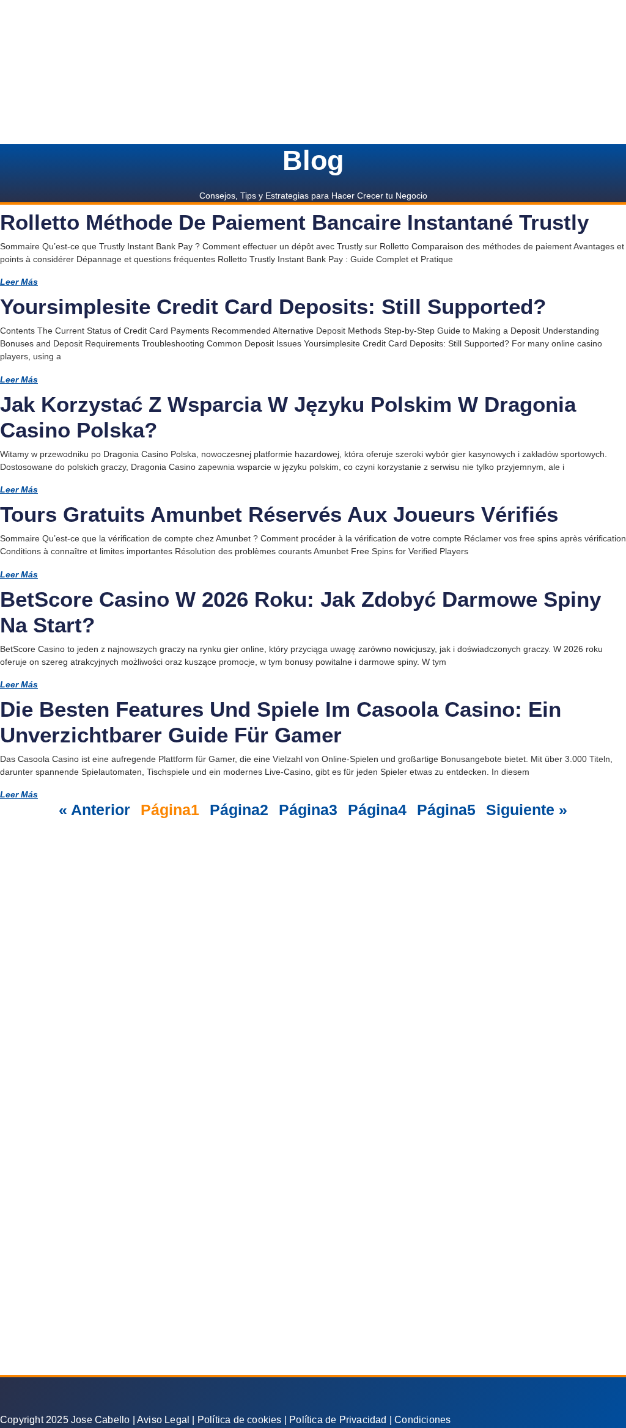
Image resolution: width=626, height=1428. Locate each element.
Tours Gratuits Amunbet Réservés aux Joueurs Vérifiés (279, 514)
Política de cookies (239, 1420)
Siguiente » (526, 809)
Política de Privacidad (337, 1420)
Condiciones (422, 1420)
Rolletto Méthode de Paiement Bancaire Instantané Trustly (294, 222)
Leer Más (19, 282)
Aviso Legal (163, 1420)
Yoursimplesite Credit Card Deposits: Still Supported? (273, 306)
